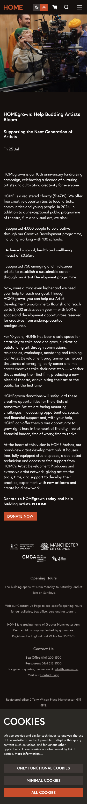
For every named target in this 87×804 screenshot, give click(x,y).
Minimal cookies (44, 780)
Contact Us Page (29, 606)
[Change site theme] (40, 7)
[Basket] (55, 7)
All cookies (43, 792)
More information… (29, 754)
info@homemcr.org (67, 669)
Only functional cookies (43, 768)
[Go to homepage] (14, 7)
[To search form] (66, 7)
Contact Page (49, 675)
